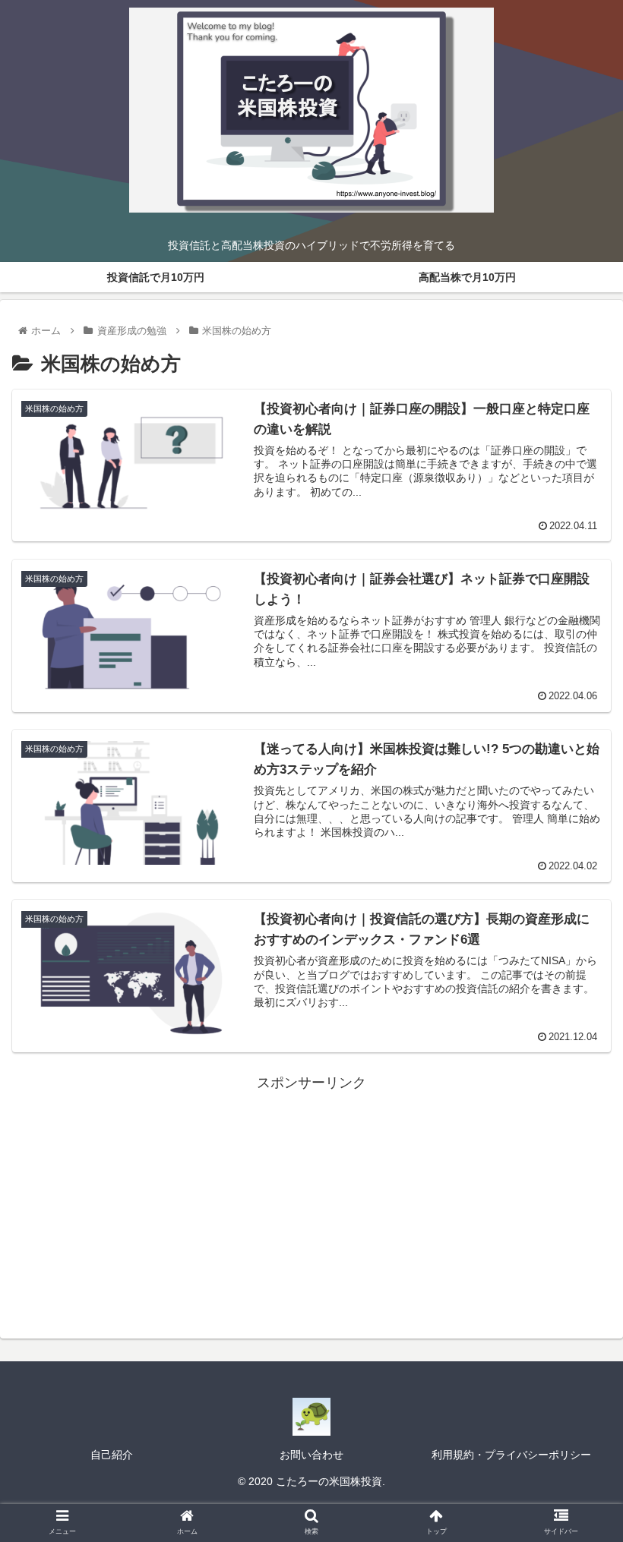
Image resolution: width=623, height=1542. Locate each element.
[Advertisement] (311, 1201)
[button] (576, 1323)
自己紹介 (111, 1455)
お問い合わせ (311, 1455)
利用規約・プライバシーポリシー (511, 1455)
